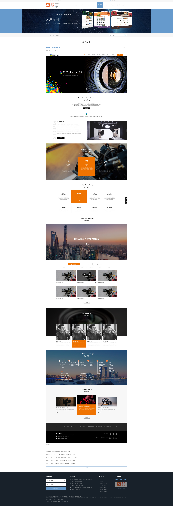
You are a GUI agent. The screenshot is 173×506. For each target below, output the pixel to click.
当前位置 (49, 35)
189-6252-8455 (120, 480)
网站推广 (101, 483)
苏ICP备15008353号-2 (76, 496)
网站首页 (101, 479)
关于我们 (105, 487)
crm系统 (51, 501)
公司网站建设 (65, 501)
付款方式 (105, 491)
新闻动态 (105, 489)
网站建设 (101, 481)
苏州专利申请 (60, 501)
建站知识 (101, 491)
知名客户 (101, 489)
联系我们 (105, 485)
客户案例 (101, 487)
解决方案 (105, 481)
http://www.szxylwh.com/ (54, 50)
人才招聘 (105, 483)
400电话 (105, 479)
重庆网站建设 (55, 501)
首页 (53, 35)
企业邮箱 (101, 485)
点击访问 (86, 467)
